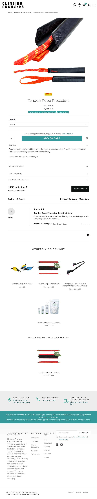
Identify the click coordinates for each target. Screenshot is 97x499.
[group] (20, 187)
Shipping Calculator (19, 180)
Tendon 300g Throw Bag (22, 284)
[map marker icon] (80, 5)
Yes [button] (54, 224)
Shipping (47, 446)
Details (12, 145)
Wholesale (35, 454)
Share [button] (64, 224)
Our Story (35, 438)
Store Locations (35, 446)
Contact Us (48, 443)
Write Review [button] (80, 188)
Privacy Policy (63, 439)
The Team (35, 441)
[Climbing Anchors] (13, 5)
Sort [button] (10, 199)
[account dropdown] (89, 5)
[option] (48, 53)
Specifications (16, 166)
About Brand (15, 174)
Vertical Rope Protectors (48, 284)
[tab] (68, 199)
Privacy (46, 457)
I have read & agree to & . (73, 438)
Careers (34, 450)
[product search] (74, 5)
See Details (67, 134)
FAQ (45, 439)
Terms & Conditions (80, 437)
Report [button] (59, 224)
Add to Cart (51, 138)
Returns (46, 450)
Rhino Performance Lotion (48, 322)
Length (12, 119)
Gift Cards (47, 454)
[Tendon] (48, 94)
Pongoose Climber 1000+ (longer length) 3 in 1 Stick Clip (75, 285)
